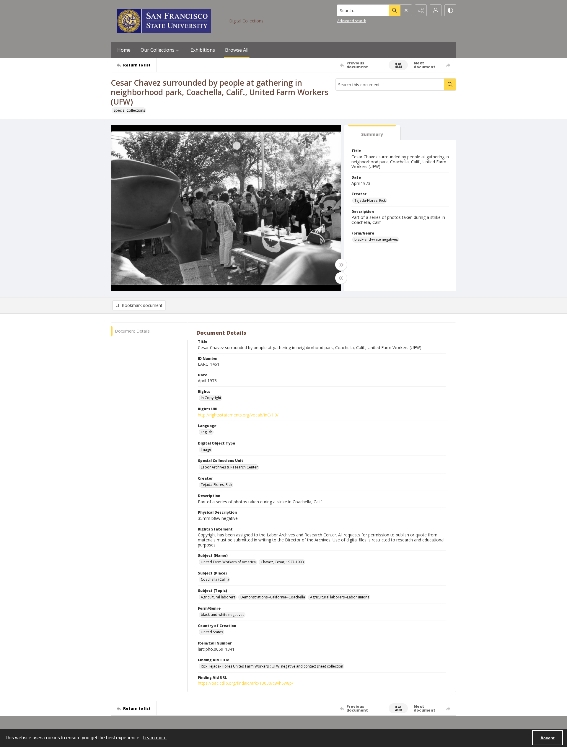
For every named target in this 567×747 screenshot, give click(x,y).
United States (212, 631)
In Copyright (211, 397)
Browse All (236, 50)
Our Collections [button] (158, 50)
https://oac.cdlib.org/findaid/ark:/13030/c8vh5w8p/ (245, 683)
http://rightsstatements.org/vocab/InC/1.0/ (238, 415)
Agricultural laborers (218, 597)
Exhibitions (202, 50)
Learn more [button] (155, 737)
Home (124, 50)
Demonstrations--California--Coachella (272, 597)
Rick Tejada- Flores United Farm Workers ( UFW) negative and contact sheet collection (272, 666)
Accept (547, 737)
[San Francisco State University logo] (164, 21)
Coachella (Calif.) (215, 579)
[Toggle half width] (341, 278)
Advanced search (351, 20)
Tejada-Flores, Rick (370, 200)
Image (206, 449)
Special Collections (129, 110)
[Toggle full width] (341, 265)
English (206, 431)
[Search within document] (450, 84)
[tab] (372, 132)
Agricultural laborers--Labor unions (339, 597)
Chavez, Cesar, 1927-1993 (282, 561)
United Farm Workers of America (228, 561)
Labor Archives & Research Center (229, 467)
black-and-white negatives (376, 239)
